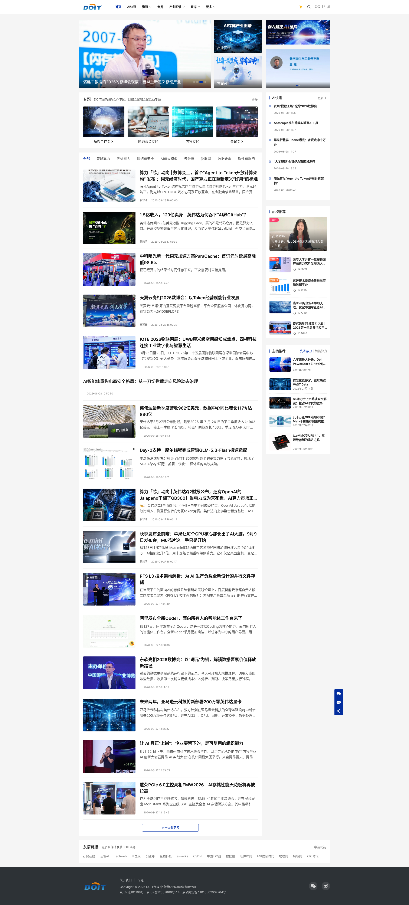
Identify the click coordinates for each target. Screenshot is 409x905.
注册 (327, 7)
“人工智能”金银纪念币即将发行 (294, 161)
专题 (160, 7)
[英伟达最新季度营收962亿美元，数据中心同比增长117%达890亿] (109, 421)
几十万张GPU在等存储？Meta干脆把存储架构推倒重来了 (310, 421)
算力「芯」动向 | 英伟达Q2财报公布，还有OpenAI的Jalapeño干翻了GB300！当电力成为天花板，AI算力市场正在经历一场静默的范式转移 (199, 495)
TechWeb (120, 856)
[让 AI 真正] (109, 756)
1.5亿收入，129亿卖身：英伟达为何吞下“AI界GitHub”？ (194, 214)
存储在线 (89, 856)
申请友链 (320, 847)
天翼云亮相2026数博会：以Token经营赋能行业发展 (189, 297)
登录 (318, 7)
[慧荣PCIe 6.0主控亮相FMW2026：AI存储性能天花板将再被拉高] (109, 798)
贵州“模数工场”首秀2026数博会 (295, 106)
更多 (209, 7)
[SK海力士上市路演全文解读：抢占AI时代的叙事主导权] (280, 403)
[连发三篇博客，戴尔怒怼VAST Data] (280, 384)
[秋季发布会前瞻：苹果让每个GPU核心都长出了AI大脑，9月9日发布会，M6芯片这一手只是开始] (109, 547)
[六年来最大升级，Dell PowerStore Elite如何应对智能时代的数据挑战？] (280, 364)
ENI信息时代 (265, 856)
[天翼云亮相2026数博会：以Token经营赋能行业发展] (109, 311)
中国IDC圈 (214, 856)
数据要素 (224, 159)
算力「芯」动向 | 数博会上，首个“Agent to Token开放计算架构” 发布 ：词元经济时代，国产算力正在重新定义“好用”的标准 (199, 175)
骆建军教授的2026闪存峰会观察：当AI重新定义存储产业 (132, 82)
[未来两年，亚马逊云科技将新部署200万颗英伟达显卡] (109, 715)
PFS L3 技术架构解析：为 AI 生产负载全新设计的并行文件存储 (197, 579)
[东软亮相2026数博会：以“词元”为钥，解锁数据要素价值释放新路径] (109, 672)
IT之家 (136, 856)
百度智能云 (93, 577)
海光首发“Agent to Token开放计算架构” (299, 181)
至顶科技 (166, 856)
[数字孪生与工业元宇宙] (298, 68)
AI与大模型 (169, 159)
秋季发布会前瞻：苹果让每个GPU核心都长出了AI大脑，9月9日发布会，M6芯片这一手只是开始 (198, 537)
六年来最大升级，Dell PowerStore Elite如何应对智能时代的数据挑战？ (309, 364)
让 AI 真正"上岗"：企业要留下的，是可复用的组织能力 (191, 743)
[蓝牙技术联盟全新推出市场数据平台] (280, 286)
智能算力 (103, 159)
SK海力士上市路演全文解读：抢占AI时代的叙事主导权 (310, 403)
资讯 (145, 7)
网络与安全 (145, 159)
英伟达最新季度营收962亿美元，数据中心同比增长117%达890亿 (196, 411)
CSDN (197, 856)
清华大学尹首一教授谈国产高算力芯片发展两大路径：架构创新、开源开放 (309, 263)
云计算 (189, 159)
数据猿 (230, 856)
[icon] (313, 886)
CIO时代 (312, 856)
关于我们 (126, 880)
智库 (194, 7)
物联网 (206, 159)
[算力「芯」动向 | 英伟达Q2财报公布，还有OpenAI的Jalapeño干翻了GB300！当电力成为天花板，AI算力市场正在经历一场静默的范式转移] (109, 505)
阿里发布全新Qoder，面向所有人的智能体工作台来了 (191, 618)
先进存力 (123, 159)
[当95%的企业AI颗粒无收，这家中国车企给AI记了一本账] (280, 307)
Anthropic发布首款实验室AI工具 (296, 123)
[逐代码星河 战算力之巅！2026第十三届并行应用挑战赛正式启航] (280, 328)
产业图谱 (175, 7)
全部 (86, 159)
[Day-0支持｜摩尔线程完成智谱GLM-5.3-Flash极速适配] (109, 463)
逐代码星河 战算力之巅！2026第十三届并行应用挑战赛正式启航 (309, 328)
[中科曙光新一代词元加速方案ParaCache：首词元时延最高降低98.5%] (109, 269)
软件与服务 (246, 159)
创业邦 (150, 856)
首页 (118, 7)
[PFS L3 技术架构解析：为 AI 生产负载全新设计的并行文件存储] (109, 589)
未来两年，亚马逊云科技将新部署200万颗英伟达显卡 (191, 701)
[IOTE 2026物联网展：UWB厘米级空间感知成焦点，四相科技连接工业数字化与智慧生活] (109, 352)
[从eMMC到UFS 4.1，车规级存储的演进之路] (280, 441)
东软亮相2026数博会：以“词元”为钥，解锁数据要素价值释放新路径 (198, 662)
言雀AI (104, 856)
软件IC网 (246, 856)
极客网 (297, 856)
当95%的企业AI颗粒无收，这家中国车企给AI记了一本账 (309, 307)
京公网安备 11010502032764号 (204, 892)
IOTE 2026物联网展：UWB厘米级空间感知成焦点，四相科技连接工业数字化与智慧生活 (198, 342)
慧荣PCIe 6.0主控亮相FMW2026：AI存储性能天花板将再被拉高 (197, 788)
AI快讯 (131, 7)
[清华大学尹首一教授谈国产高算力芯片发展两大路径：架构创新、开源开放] (280, 264)
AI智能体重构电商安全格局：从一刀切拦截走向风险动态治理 (140, 381)
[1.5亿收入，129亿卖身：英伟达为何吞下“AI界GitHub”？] (109, 228)
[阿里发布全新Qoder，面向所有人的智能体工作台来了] (109, 631)
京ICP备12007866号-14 (163, 892)
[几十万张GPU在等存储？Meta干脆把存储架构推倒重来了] (280, 421)
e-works (182, 856)
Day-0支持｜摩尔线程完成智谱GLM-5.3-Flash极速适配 (193, 450)
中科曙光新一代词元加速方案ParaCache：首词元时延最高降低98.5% (198, 259)
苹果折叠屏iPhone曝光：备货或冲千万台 (300, 142)
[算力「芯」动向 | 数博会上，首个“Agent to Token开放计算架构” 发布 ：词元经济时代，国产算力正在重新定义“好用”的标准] (109, 186)
